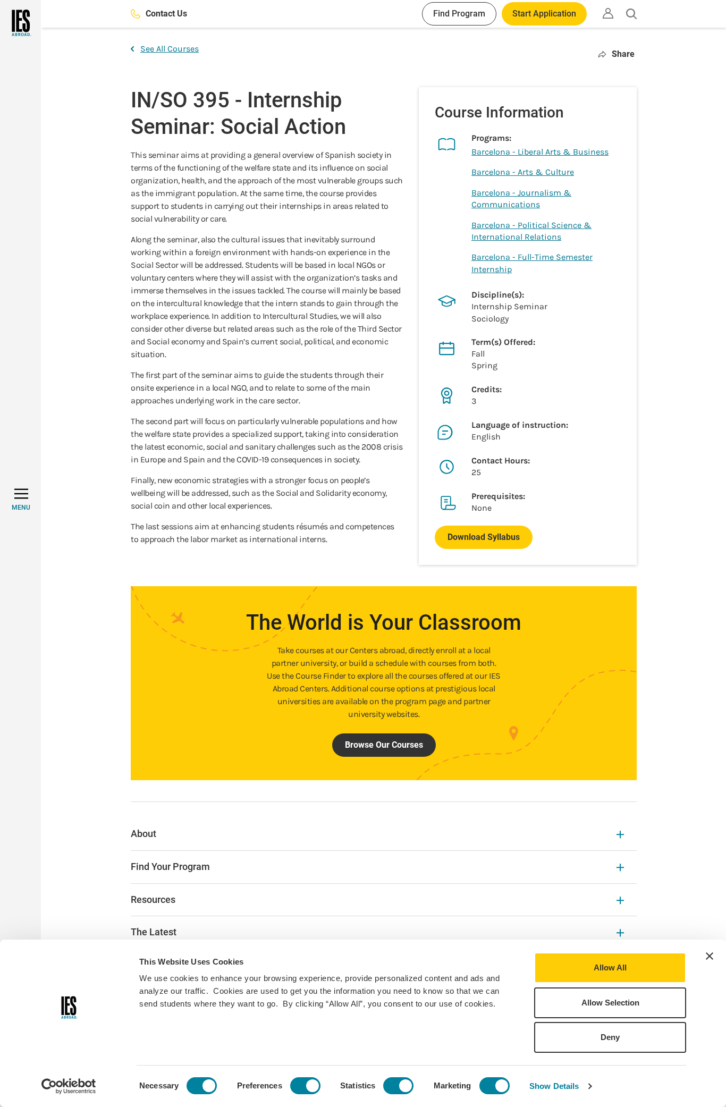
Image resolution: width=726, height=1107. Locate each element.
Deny (610, 1037)
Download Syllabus (484, 537)
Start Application (544, 14)
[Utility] (608, 13)
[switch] (305, 1085)
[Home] (20, 23)
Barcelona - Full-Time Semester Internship (532, 263)
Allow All (610, 967)
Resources (153, 899)
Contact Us (166, 14)
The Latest (153, 931)
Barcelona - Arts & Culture (522, 172)
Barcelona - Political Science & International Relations (531, 231)
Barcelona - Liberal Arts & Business (540, 152)
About (143, 833)
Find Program (459, 14)
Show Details (554, 1086)
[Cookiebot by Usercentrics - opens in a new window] (68, 1086)
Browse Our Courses (384, 745)
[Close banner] (709, 956)
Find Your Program (170, 866)
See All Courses (169, 49)
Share (623, 54)
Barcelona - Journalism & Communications (521, 198)
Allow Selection (610, 1002)
